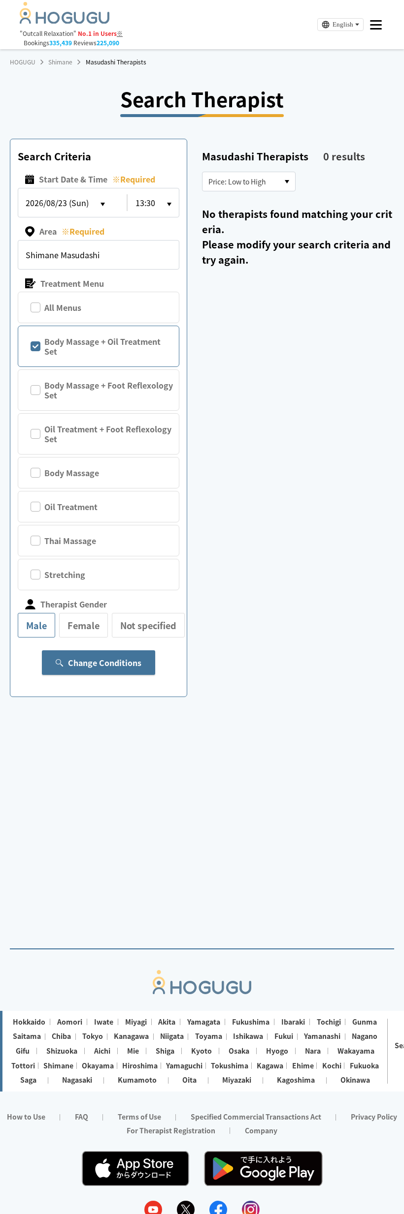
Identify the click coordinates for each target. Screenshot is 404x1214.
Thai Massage (70, 540)
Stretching (64, 574)
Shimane (60, 62)
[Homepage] (64, 21)
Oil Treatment (71, 507)
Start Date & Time (97, 179)
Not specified (148, 625)
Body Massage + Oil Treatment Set (102, 346)
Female (83, 625)
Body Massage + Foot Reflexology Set (108, 390)
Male (36, 625)
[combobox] (249, 181)
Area (71, 231)
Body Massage (71, 473)
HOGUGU (22, 62)
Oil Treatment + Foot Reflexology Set (107, 434)
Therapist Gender (73, 604)
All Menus (62, 307)
